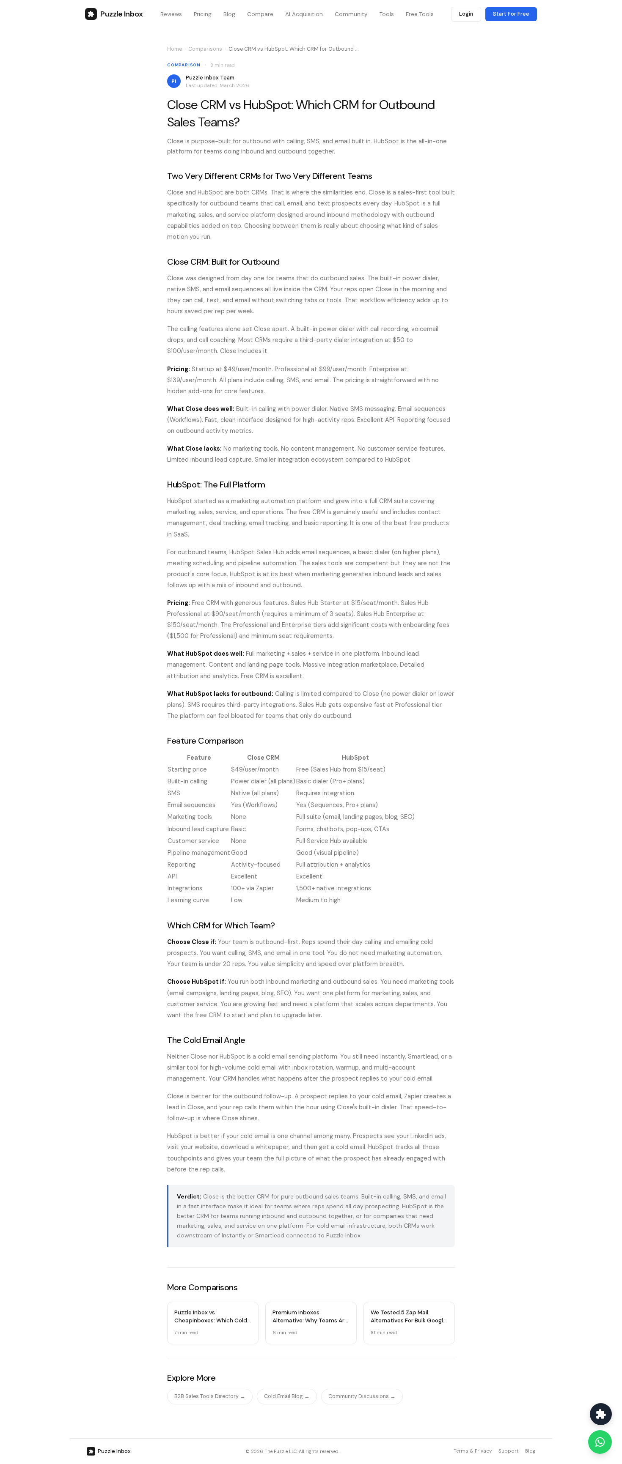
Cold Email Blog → (287, 1396)
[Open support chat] (601, 1414)
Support (508, 1451)
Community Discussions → (362, 1396)
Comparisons (205, 49)
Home (174, 49)
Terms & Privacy (473, 1451)
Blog (530, 1451)
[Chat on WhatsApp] (600, 1442)
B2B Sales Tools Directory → (209, 1396)
